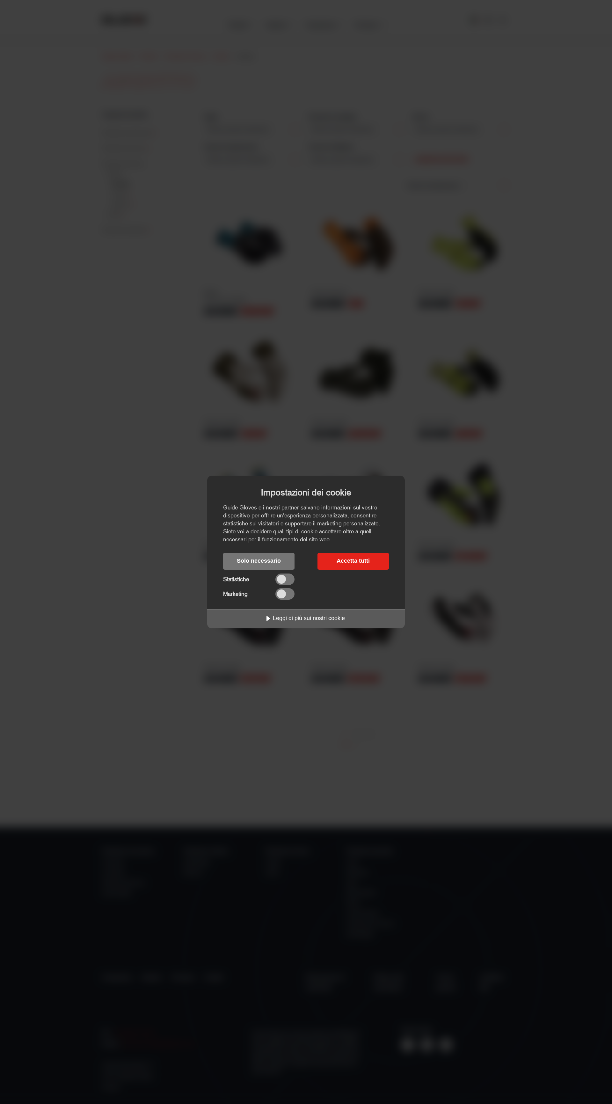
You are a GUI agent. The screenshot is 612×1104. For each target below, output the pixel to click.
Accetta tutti (353, 561)
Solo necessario (259, 561)
